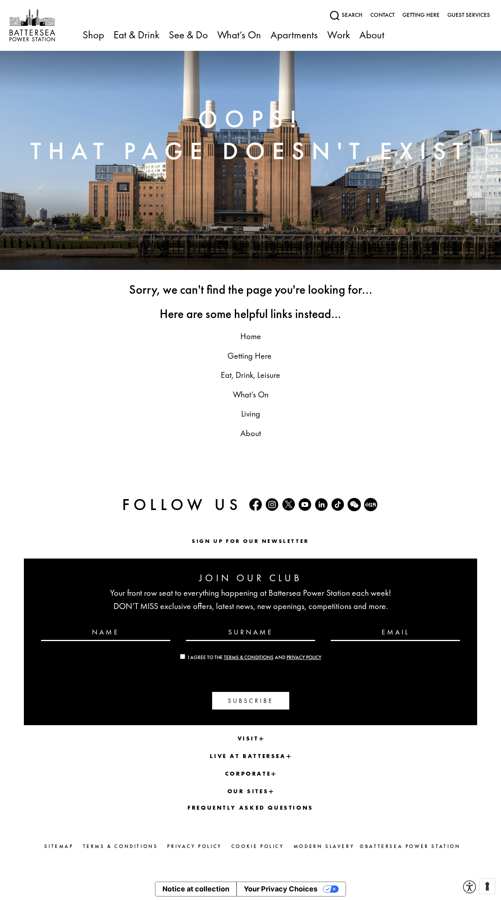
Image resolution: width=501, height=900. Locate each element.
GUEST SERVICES (468, 15)
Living (250, 413)
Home (250, 336)
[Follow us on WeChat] (354, 504)
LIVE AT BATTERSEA (248, 756)
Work (338, 35)
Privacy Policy (304, 657)
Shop (93, 35)
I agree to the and (254, 657)
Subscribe (251, 701)
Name (105, 631)
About (371, 35)
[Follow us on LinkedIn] (321, 504)
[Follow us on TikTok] (337, 504)
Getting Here (250, 355)
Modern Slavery (324, 846)
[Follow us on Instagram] (272, 504)
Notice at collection (195, 889)
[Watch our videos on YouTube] (305, 504)
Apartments (294, 35)
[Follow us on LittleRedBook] (370, 504)
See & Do (188, 35)
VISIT (248, 738)
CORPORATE (248, 773)
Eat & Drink (136, 35)
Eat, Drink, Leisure (250, 375)
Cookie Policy (257, 846)
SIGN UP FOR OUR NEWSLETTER (250, 540)
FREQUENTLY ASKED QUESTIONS (250, 807)
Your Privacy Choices (280, 889)
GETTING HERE (421, 15)
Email (395, 631)
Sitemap (58, 846)
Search (351, 15)
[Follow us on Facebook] (255, 504)
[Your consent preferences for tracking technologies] (487, 886)
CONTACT (382, 15)
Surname (250, 631)
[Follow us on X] (288, 504)
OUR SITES (248, 791)
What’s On (239, 35)
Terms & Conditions (249, 657)
